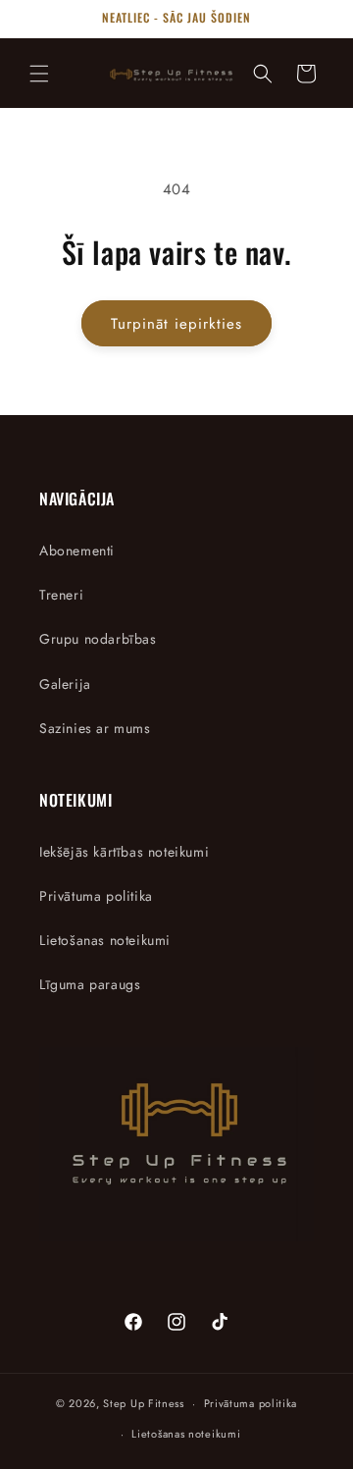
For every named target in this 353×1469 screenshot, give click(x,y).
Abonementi (77, 550)
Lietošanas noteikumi (105, 940)
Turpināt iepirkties (176, 324)
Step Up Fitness (143, 1403)
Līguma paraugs (89, 984)
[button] (39, 73)
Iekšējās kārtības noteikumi (124, 852)
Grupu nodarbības (98, 639)
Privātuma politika (96, 896)
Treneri (61, 594)
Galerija (65, 684)
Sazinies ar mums (95, 728)
